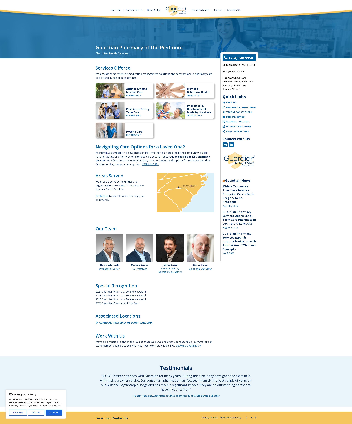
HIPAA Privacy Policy (231, 417)
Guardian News (238, 180)
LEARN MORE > (133, 95)
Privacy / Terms (210, 417)
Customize (18, 412)
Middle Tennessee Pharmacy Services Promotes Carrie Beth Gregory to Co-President (238, 194)
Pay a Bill (231, 102)
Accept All (54, 412)
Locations (103, 418)
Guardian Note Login (238, 126)
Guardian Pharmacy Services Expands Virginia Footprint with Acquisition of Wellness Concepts (239, 241)
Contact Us (120, 418)
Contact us (102, 196)
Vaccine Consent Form (239, 112)
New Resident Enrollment (241, 107)
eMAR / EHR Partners (237, 131)
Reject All (36, 412)
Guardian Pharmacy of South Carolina (125, 322)
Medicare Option (235, 116)
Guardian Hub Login (237, 121)
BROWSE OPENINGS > (188, 345)
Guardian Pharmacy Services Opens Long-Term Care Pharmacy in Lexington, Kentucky (239, 217)
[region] (36, 404)
